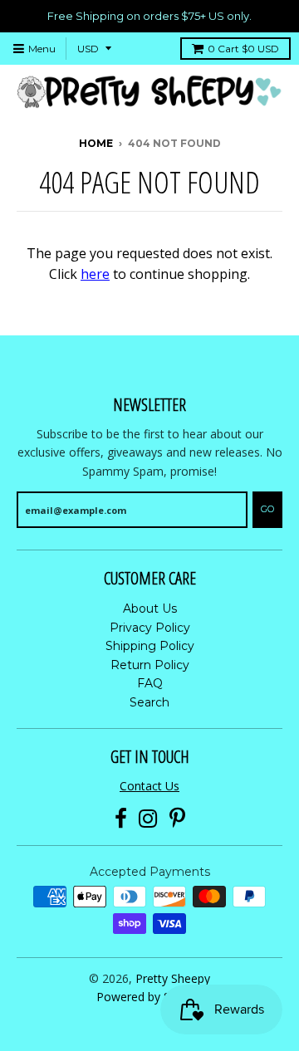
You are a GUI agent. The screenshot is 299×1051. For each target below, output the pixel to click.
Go (267, 509)
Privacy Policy (150, 627)
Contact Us (149, 786)
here (95, 274)
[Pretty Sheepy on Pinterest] (177, 819)
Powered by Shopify (149, 997)
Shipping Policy (149, 645)
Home (96, 143)
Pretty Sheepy (172, 978)
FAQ (150, 683)
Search (149, 702)
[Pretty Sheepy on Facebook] (121, 819)
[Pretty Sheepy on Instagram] (148, 819)
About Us (150, 608)
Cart (243, 48)
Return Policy (149, 664)
